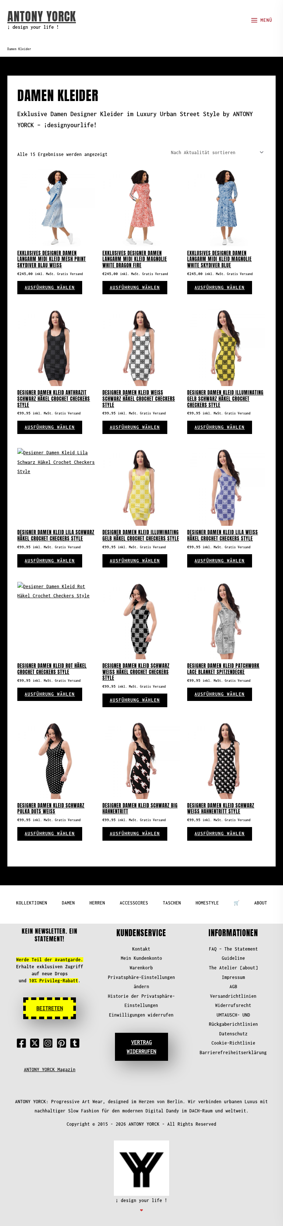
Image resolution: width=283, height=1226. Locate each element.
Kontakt (141, 949)
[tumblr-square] (76, 1043)
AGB (233, 986)
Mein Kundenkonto (141, 958)
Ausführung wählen (50, 287)
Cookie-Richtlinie (233, 1043)
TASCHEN (172, 902)
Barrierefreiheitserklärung (233, 1052)
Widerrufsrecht (233, 1005)
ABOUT (260, 902)
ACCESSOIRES (134, 902)
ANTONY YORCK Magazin (50, 1069)
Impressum (233, 977)
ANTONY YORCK (41, 16)
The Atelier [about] (233, 967)
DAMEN (68, 902)
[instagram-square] (49, 1043)
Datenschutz (233, 1033)
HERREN (97, 902)
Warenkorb (141, 967)
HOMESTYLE (207, 902)
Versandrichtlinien (233, 996)
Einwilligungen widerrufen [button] (141, 1015)
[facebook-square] (22, 1043)
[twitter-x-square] (36, 1043)
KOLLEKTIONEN (31, 902)
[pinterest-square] (63, 1043)
